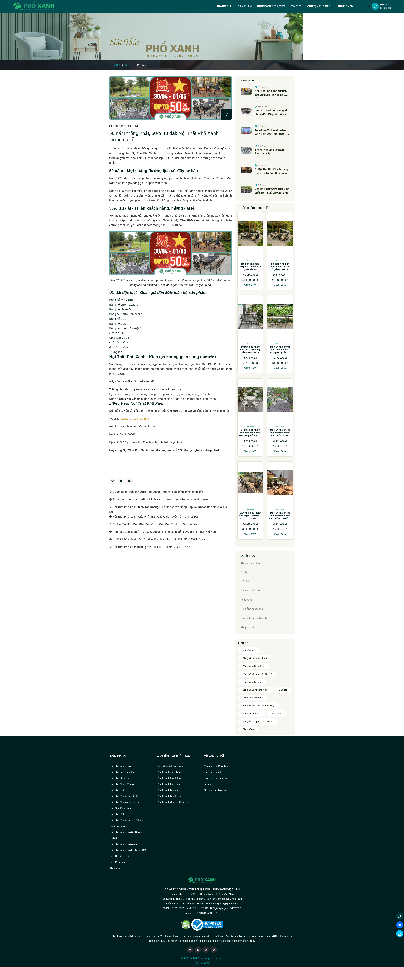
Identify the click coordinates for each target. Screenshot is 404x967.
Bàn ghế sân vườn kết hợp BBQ (258, 705)
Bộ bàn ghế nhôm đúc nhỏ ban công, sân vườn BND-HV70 (250, 351)
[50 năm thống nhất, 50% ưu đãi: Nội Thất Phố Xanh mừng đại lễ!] (151, 36)
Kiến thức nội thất (214, 772)
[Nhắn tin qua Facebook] (399, 924)
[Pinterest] (206, 949)
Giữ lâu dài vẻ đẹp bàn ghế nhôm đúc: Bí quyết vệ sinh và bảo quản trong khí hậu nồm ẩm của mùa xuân (271, 112)
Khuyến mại (346, 6)
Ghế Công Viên (118, 862)
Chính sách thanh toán (169, 778)
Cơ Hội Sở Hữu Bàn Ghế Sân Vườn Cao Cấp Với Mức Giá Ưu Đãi (154, 524)
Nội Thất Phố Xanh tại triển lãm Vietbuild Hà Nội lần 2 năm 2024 (271, 93)
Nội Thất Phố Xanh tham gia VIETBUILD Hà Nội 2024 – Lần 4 (151, 547)
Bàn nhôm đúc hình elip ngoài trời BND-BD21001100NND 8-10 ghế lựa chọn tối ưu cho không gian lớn (250, 519)
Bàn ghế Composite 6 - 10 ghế (258, 721)
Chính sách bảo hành (169, 796)
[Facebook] (198, 949)
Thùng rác (115, 868)
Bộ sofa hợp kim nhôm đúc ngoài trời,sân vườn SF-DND (280, 268)
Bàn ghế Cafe (117, 814)
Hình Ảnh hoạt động (252, 609)
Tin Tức (296, 6)
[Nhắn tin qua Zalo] (399, 933)
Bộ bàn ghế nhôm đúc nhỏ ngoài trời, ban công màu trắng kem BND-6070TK (250, 434)
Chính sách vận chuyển (170, 772)
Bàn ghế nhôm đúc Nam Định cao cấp (269, 151)
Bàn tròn (283, 690)
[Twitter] (190, 949)
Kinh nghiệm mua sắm (216, 778)
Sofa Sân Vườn (118, 826)
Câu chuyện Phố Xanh (216, 766)
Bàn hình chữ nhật (252, 713)
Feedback (246, 599)
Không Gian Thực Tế (271, 6)
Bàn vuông (276, 713)
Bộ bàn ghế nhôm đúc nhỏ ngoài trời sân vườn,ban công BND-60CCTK (280, 517)
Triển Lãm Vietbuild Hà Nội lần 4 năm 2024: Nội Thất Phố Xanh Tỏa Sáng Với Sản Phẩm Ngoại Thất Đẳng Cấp (272, 132)
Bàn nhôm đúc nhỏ (252, 682)
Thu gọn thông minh (253, 697)
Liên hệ (245, 581)
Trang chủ (224, 6)
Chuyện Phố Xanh (320, 6)
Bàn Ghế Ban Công (121, 808)
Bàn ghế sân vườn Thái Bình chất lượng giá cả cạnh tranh (272, 191)
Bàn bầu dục (249, 650)
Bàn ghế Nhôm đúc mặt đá (125, 802)
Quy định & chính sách (216, 790)
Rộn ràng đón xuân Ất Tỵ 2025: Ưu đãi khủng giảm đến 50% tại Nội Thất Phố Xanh (164, 531)
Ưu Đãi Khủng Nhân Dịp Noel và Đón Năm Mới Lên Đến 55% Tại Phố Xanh (160, 539)
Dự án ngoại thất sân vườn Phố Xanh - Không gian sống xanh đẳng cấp (157, 491)
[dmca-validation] (207, 924)
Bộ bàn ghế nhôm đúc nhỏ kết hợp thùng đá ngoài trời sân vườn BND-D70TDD (280, 352)
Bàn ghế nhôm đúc (120, 778)
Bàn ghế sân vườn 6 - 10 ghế (257, 674)
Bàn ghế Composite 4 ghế (256, 690)
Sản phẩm (245, 6)
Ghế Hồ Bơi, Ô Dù (120, 856)
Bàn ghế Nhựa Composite (124, 784)
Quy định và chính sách (254, 618)
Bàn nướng (248, 729)
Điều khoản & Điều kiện (170, 766)
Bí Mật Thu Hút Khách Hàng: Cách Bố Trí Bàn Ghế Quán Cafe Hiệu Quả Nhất (272, 171)
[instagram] (214, 949)
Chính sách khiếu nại (169, 784)
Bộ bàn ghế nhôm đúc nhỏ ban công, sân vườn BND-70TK (280, 434)
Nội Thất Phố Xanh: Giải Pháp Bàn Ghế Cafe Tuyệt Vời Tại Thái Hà (155, 516)
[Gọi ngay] (399, 916)
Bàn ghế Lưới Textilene (123, 772)
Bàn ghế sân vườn (120, 766)
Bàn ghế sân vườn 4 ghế (255, 658)
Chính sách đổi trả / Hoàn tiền (173, 802)
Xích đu (114, 838)
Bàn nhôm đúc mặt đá (254, 666)
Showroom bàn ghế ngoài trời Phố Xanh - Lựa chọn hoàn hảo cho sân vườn (160, 499)
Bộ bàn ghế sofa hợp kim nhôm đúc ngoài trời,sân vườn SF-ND (250, 268)
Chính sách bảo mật (168, 790)
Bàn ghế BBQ (117, 790)
